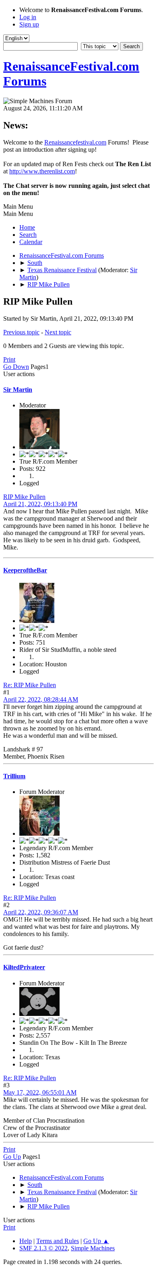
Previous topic (21, 332)
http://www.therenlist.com (42, 171)
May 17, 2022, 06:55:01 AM (39, 1092)
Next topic (58, 332)
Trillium (14, 776)
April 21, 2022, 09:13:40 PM (40, 504)
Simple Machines (93, 1248)
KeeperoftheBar (25, 570)
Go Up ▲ (96, 1240)
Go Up (12, 1156)
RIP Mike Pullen (24, 496)
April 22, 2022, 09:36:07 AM (40, 912)
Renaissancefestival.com (75, 142)
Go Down (16, 366)
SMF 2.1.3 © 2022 (43, 1248)
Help (25, 1240)
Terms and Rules (57, 1240)
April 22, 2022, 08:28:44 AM (40, 699)
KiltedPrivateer (24, 967)
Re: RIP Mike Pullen (29, 685)
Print (9, 359)
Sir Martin (17, 389)
